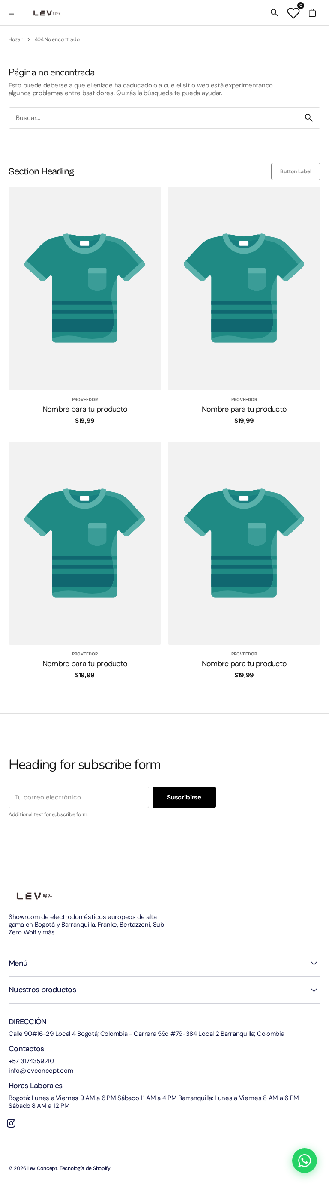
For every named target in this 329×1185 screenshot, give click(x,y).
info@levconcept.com (41, 1070)
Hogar (16, 39)
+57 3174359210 (31, 1061)
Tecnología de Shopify (85, 1168)
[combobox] (153, 118)
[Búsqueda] (309, 117)
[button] (18, 12)
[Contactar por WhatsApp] (304, 1160)
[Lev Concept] (46, 13)
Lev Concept (42, 1168)
